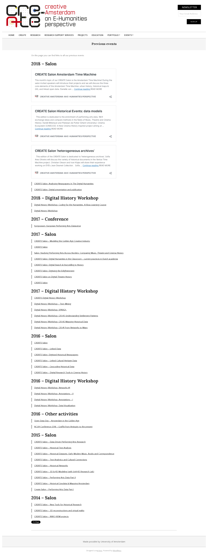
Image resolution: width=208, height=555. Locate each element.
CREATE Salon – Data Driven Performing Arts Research (60, 442)
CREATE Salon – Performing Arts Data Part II (55, 477)
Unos (100, 551)
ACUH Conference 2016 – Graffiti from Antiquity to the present (63, 426)
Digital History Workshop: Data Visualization (54, 405)
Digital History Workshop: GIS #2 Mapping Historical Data (61, 322)
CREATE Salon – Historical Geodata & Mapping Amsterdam (61, 483)
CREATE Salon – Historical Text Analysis (52, 448)
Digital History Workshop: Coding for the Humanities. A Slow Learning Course (70, 205)
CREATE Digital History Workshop (50, 298)
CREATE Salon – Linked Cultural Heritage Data (55, 360)
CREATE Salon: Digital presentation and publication (58, 189)
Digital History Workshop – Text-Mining (52, 304)
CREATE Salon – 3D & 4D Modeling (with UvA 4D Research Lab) (64, 471)
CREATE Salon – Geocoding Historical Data (54, 366)
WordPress (117, 551)
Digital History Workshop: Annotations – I (53, 399)
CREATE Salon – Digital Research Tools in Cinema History (61, 372)
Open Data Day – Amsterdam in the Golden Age (56, 421)
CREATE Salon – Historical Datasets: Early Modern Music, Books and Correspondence (74, 454)
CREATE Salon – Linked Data (47, 349)
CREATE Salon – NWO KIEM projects (51, 516)
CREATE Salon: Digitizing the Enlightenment (54, 271)
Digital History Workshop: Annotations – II (53, 393)
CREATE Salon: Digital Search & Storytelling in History (59, 265)
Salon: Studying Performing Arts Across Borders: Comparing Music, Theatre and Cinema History (79, 253)
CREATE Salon (41, 247)
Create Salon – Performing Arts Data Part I (54, 489)
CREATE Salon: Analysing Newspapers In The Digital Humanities (64, 183)
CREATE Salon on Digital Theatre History (53, 277)
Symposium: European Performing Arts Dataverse (57, 226)
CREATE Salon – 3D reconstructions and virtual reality (59, 510)
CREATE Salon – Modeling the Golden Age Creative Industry (62, 241)
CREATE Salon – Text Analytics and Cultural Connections (60, 460)
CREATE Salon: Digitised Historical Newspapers (56, 355)
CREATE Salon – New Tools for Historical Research (58, 504)
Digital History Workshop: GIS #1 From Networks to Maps (61, 327)
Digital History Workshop (46, 211)
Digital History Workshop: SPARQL (50, 310)
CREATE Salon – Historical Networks (51, 465)
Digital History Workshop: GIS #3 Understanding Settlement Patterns (66, 316)
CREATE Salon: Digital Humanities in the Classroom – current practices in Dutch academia (76, 259)
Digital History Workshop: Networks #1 (52, 388)
